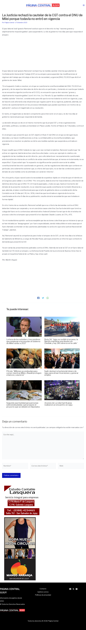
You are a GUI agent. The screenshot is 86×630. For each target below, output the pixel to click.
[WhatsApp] (48, 298)
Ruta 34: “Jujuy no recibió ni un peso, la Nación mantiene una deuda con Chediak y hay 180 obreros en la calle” (61, 341)
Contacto (43, 589)
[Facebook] (38, 298)
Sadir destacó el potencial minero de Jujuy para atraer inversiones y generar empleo (61, 373)
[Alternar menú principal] (83, 5)
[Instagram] (77, 589)
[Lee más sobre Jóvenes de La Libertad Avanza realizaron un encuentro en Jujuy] (62, 390)
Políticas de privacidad (43, 595)
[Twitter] (43, 298)
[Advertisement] (43, 54)
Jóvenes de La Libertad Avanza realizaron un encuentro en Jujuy (58, 404)
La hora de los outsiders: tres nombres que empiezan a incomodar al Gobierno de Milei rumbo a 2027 (23, 341)
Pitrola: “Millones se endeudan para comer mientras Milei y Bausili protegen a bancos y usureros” (23, 373)
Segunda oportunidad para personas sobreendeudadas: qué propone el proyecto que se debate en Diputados (23, 405)
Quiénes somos (43, 592)
